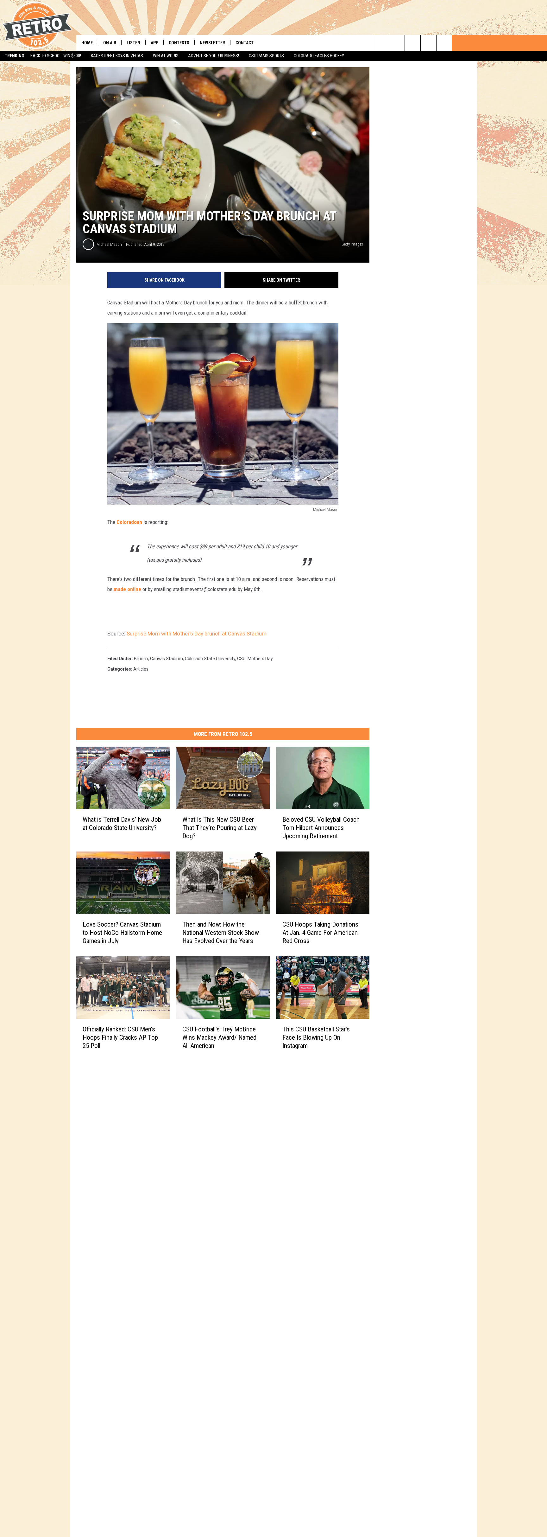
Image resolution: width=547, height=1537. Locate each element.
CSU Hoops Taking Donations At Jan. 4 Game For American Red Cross (320, 933)
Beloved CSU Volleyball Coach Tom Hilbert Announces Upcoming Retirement (321, 828)
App (154, 42)
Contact (245, 42)
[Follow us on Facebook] (412, 43)
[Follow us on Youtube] (444, 43)
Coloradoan (129, 522)
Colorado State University (210, 658)
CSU (241, 658)
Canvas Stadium (166, 658)
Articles (140, 669)
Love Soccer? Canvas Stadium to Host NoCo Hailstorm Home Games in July (122, 933)
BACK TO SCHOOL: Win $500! (55, 55)
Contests (179, 42)
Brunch (141, 658)
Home (87, 42)
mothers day (260, 658)
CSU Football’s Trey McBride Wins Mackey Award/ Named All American (219, 1037)
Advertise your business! (213, 55)
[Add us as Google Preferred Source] (397, 43)
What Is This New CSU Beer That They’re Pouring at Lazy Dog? (219, 828)
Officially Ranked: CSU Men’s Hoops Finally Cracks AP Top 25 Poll (120, 1037)
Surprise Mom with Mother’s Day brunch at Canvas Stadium (197, 633)
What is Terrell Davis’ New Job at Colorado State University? (122, 824)
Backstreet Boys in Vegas (117, 55)
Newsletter (212, 42)
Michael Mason (109, 244)
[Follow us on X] (428, 43)
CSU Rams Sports (266, 55)
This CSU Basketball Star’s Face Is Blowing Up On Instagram (316, 1037)
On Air (109, 42)
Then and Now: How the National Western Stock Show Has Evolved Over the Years (220, 933)
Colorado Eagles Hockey (319, 55)
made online (127, 589)
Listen (133, 42)
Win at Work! (165, 55)
